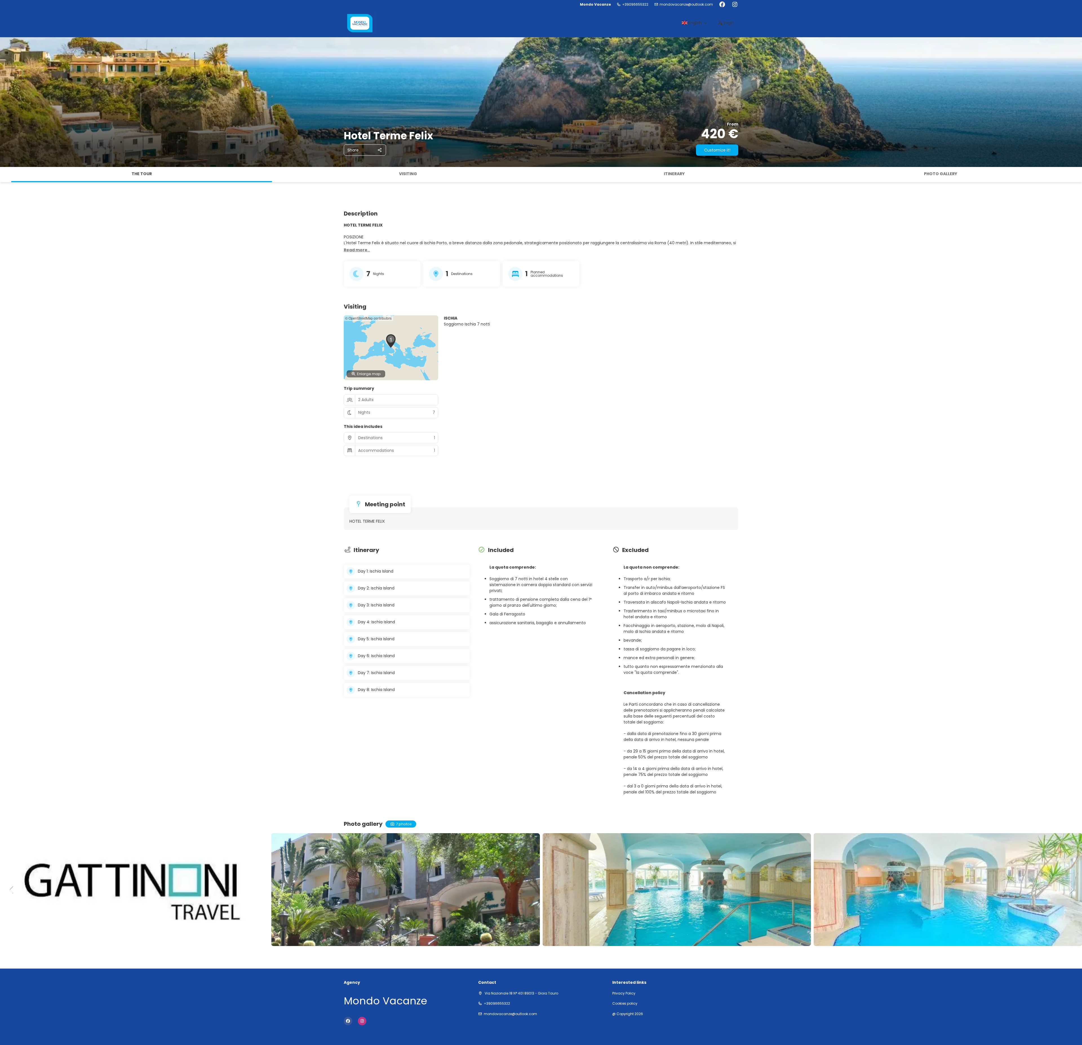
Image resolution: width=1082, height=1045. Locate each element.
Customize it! (717, 150)
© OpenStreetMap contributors (368, 318)
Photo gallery (940, 174)
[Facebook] (722, 4)
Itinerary (674, 174)
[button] (5, 174)
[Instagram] (734, 4)
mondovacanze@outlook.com (686, 4)
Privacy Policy (623, 993)
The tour (142, 174)
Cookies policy (624, 1003)
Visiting (408, 174)
